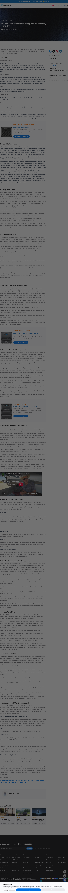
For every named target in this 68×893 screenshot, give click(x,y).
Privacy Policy (59, 887)
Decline (53, 890)
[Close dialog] (58, 428)
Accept (28, 890)
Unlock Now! (47, 463)
